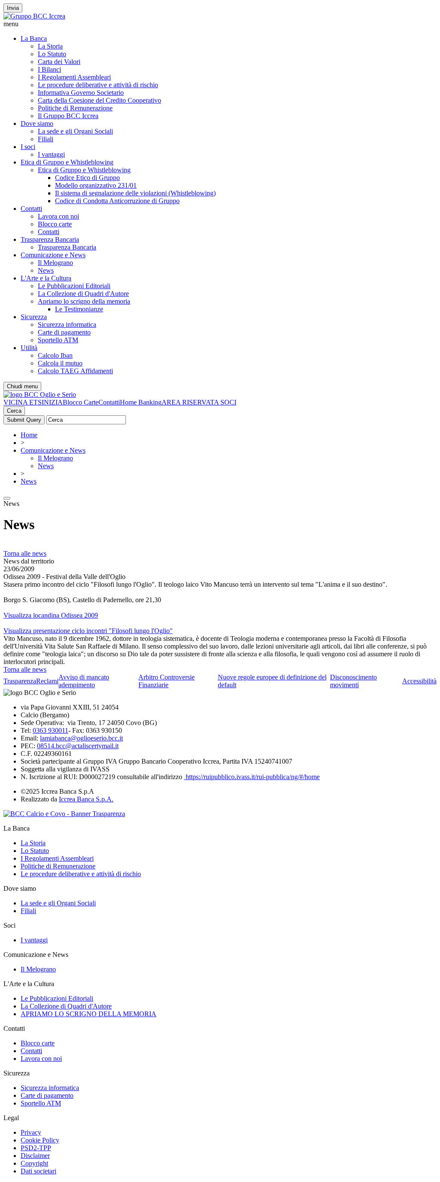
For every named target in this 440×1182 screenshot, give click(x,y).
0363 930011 (50, 730)
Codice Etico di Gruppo (87, 177)
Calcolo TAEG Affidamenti (75, 371)
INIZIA (52, 402)
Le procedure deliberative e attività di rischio (98, 84)
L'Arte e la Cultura (46, 278)
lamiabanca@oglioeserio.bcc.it (81, 738)
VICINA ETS (22, 402)
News (46, 270)
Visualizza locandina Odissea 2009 (50, 615)
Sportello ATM (58, 340)
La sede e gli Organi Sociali (75, 131)
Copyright (34, 1163)
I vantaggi (51, 154)
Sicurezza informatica (67, 324)
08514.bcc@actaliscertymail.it (78, 745)
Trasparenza (19, 681)
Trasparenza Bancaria (50, 239)
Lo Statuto (52, 54)
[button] (220, 24)
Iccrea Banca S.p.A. (86, 799)
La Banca (34, 38)
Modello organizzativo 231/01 (96, 185)
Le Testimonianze (79, 309)
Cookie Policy (40, 1140)
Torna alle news (24, 553)
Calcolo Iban (55, 355)
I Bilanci (49, 69)
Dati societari (38, 1171)
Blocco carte (55, 224)
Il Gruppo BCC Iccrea (68, 115)
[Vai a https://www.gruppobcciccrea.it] (34, 16)
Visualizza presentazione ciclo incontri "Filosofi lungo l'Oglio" (88, 630)
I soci (28, 146)
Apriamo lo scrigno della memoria (84, 301)
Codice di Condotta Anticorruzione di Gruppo (117, 200)
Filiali (45, 139)
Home (29, 435)
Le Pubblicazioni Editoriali (74, 285)
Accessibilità (419, 681)
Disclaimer (35, 1155)
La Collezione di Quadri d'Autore (83, 293)
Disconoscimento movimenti (353, 680)
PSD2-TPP (36, 1148)
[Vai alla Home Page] (39, 394)
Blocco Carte (80, 402)
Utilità (29, 347)
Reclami (47, 681)
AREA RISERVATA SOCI (199, 402)
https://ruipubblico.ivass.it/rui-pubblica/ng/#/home (252, 776)
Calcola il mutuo (60, 363)
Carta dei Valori (59, 61)
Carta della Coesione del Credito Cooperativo (99, 100)
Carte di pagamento (64, 332)
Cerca (14, 411)
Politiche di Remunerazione (75, 108)
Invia (13, 8)
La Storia (50, 46)
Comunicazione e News (53, 255)
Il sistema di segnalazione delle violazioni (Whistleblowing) (135, 193)
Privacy (31, 1132)
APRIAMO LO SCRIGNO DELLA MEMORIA (88, 1013)
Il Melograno (55, 262)
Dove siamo (37, 123)
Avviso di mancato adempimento (83, 680)
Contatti (31, 208)
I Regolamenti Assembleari (74, 77)
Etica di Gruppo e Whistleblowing (67, 162)
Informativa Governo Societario (81, 92)
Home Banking (141, 402)
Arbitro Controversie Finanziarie (166, 680)
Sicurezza (34, 316)
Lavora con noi (58, 216)
